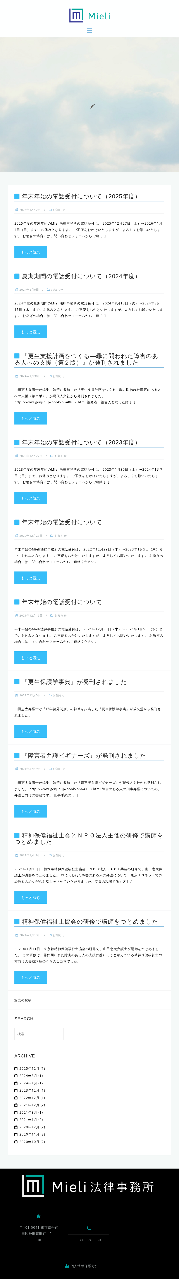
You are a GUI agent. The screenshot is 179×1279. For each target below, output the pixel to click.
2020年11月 (29, 1134)
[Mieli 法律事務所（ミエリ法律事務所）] (87, 1185)
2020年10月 (29, 1141)
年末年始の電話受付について (62, 522)
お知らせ (59, 210)
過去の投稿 (23, 1000)
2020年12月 (29, 1127)
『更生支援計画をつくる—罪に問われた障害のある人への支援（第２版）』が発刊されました (86, 359)
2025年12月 (29, 1068)
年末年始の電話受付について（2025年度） (81, 196)
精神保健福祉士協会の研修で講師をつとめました (90, 921)
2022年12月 (29, 1098)
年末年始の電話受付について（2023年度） (81, 442)
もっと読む (31, 252)
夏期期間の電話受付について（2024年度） (81, 276)
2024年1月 (28, 1083)
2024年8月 (28, 1075)
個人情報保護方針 (83, 1266)
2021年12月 (29, 1105)
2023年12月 (29, 1090)
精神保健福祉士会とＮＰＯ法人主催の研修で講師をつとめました (88, 838)
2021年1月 (28, 1119)
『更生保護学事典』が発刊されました (74, 682)
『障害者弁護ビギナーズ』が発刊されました (84, 755)
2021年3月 (28, 1112)
